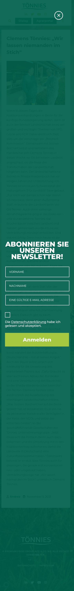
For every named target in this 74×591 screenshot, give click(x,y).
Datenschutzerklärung (28, 322)
